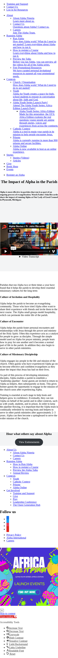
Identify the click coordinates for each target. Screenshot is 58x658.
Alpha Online (20, 487)
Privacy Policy (13, 534)
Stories (9, 154)
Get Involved (13, 490)
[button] (8, 616)
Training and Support (17, 4)
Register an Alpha (15, 175)
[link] (29, 577)
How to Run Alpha (22, 464)
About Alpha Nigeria (23, 452)
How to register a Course (25, 467)
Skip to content (7, 613)
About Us (11, 449)
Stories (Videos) (21, 157)
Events (9, 169)
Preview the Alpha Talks (25, 470)
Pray (15, 499)
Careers (17, 458)
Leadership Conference (25, 502)
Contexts (10, 79)
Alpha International (16, 537)
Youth (16, 478)
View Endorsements (29, 442)
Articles (17, 160)
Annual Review (21, 473)
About (9, 15)
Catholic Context (21, 481)
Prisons (16, 484)
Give (8, 163)
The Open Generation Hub (26, 505)
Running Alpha (14, 35)
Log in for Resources (17, 9)
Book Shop (12, 166)
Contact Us (12, 6)
